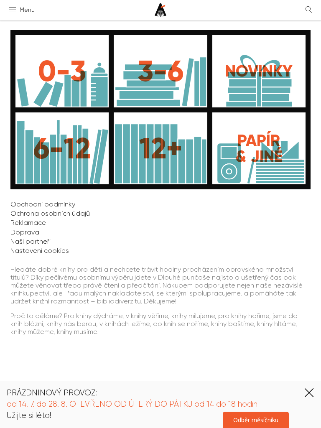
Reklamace (28, 223)
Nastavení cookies (39, 251)
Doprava (24, 232)
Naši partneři (30, 241)
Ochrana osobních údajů (50, 213)
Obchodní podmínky (42, 204)
